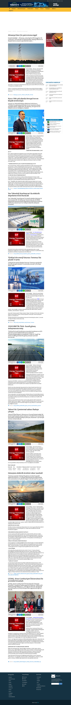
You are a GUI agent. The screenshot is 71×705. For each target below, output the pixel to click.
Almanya (15, 94)
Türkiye (14, 573)
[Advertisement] (35, 20)
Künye (38, 678)
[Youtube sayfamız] (58, 1)
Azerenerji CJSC (34, 234)
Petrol (41, 8)
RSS (38, 682)
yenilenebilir (33, 253)
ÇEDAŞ (28, 661)
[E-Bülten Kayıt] (62, 1)
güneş (29, 253)
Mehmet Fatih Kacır (29, 188)
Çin (18, 94)
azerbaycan (38, 253)
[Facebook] (17, 66)
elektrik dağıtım (23, 661)
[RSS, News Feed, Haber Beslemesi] (60, 1)
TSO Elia (31, 94)
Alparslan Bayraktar (15, 574)
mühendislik (36, 661)
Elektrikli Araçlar (21, 8)
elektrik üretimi (23, 573)
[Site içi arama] (48, 1)
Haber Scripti (34, 702)
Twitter (24, 678)
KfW (26, 94)
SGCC (20, 94)
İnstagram (25, 682)
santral (29, 405)
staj (40, 661)
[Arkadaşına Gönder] (26, 66)
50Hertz (23, 94)
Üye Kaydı (39, 687)
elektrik (17, 253)
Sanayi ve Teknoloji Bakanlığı (19, 188)
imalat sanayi (36, 188)
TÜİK (38, 299)
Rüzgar (10, 684)
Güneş (10, 682)
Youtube (24, 684)
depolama (25, 253)
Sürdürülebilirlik (12, 696)
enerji (14, 253)
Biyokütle (10, 686)
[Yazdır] (28, 66)
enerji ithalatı (21, 322)
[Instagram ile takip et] (56, 1)
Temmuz (32, 322)
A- (42, 66)
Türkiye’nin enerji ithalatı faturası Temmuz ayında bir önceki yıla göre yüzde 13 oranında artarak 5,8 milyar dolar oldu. (25, 264)
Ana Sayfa (39, 677)
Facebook (25, 677)
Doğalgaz (47, 8)
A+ (39, 66)
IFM (28, 94)
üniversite (32, 661)
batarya (21, 253)
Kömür (36, 8)
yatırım (39, 405)
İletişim (38, 680)
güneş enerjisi (30, 573)
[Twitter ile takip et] (52, 1)
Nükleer (54, 8)
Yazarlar (38, 684)
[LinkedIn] (22, 66)
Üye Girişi (39, 689)
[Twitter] (20, 66)
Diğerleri (11, 10)
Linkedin (24, 680)
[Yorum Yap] (30, 66)
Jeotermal (11, 687)
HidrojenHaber (52, 119)
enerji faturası (27, 322)
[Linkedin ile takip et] (54, 1)
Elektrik (13, 8)
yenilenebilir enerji (36, 573)
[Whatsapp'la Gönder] (24, 66)
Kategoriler (11, 674)
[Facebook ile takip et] (50, 1)
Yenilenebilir (30, 8)
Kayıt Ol (60, 683)
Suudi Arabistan (34, 405)
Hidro (10, 680)
